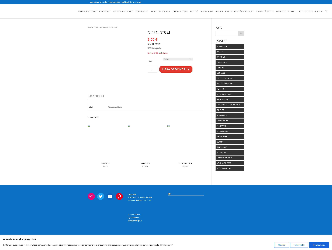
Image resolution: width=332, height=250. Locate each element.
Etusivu (90, 27)
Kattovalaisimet (123, 11)
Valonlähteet (265, 11)
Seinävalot (142, 11)
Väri (150, 61)
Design (220, 67)
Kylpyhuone (180, 11)
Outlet (220, 110)
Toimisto (221, 152)
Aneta (220, 51)
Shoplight (222, 136)
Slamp (219, 11)
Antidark (221, 57)
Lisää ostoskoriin (176, 69)
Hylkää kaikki (299, 245)
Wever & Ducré (224, 168)
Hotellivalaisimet (226, 78)
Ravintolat (222, 120)
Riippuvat (105, 11)
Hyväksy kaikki (319, 245)
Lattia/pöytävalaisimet (239, 11)
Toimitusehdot (285, 11)
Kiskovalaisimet (87, 11)
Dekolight (222, 62)
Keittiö (194, 11)
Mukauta (281, 245)
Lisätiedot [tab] (96, 95)
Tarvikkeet (222, 147)
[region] (166, 242)
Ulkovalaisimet (160, 11)
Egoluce (221, 73)
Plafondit (222, 115)
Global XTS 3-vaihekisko (158, 53)
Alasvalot (207, 11)
